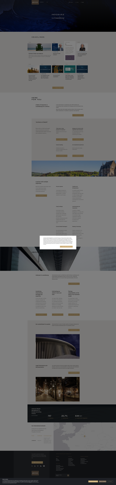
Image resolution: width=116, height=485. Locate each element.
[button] (66, 247)
